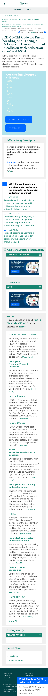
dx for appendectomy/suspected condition (22, 452)
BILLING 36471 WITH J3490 (23, 335)
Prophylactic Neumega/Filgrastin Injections (19, 364)
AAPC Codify (8, 673)
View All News (16, 660)
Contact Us (7, 680)
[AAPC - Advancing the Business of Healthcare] (24, 3)
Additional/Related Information (25, 250)
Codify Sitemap (29, 675)
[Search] (4, 3)
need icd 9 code (17, 396)
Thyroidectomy (17, 597)
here (22, 326)
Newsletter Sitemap (10, 678)
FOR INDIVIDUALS (17, 119)
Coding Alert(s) (15, 630)
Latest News (14, 648)
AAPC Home (29, 673)
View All (13, 621)
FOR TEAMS (14, 128)
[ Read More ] (27, 357)
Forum (11, 316)
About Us (7, 675)
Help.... (12, 514)
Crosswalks (13, 282)
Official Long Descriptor (21, 140)
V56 (10, 171)
